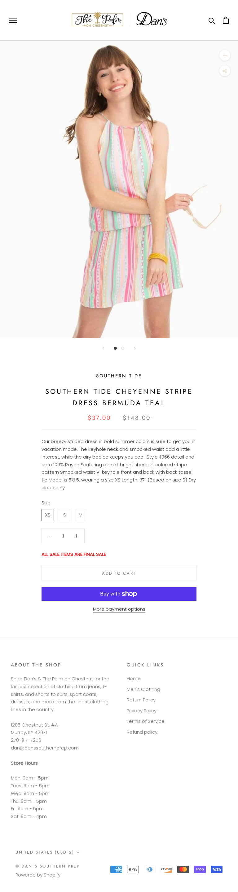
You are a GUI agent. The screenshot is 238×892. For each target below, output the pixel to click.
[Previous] (103, 348)
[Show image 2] (122, 348)
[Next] (135, 348)
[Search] (212, 20)
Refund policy (142, 732)
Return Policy (141, 699)
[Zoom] (224, 55)
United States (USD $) (44, 852)
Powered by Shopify (37, 875)
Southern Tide (119, 375)
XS (48, 515)
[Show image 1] (115, 348)
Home (134, 678)
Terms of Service (146, 721)
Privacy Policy (141, 710)
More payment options (119, 609)
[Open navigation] (13, 20)
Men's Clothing (143, 689)
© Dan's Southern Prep (47, 866)
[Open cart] (226, 20)
